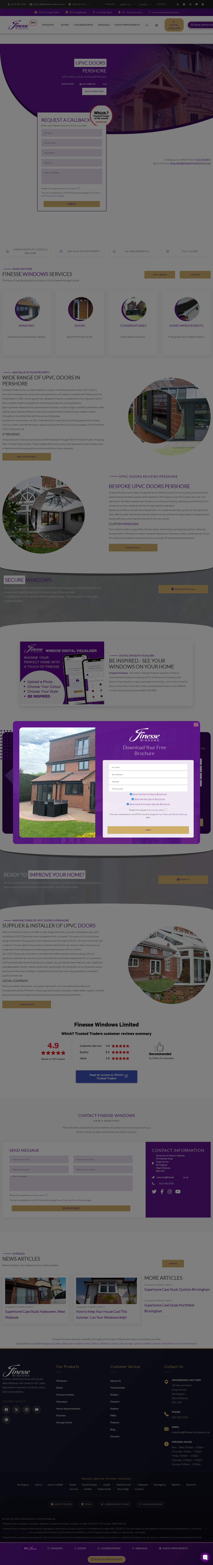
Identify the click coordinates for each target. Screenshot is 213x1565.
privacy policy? (158, 810)
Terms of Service (179, 814)
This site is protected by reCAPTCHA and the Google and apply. (148, 815)
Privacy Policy (162, 814)
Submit (148, 830)
